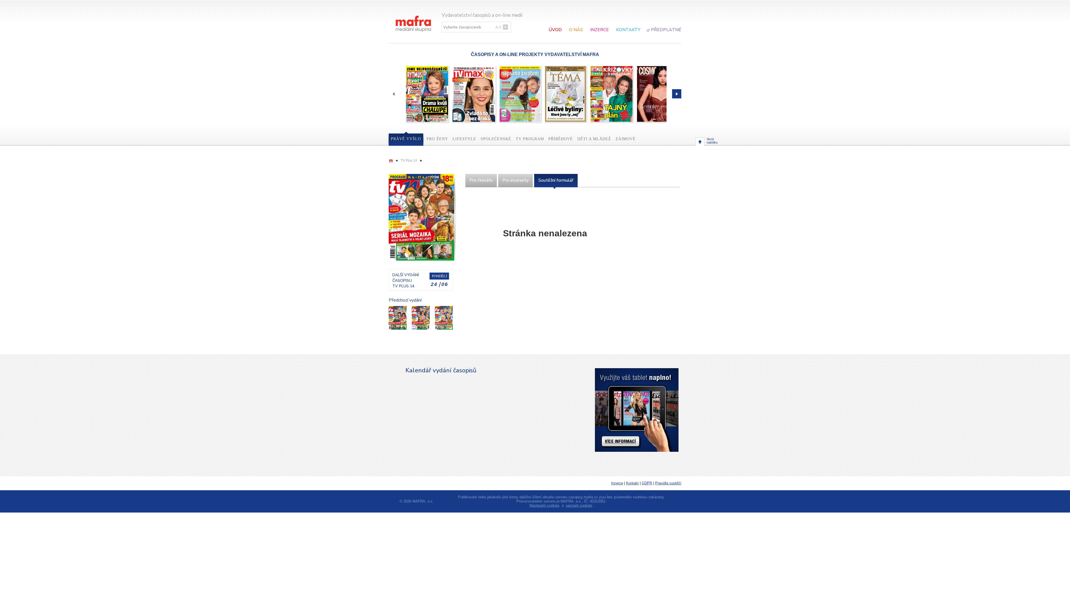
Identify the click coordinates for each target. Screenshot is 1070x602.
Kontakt (632, 483)
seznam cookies (579, 505)
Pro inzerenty (515, 180)
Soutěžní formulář (555, 180)
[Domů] (414, 18)
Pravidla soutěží (668, 483)
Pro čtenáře (481, 180)
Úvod (555, 30)
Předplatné (666, 30)
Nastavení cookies (544, 505)
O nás (576, 30)
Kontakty (628, 30)
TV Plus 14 (409, 160)
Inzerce (599, 30)
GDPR (647, 483)
